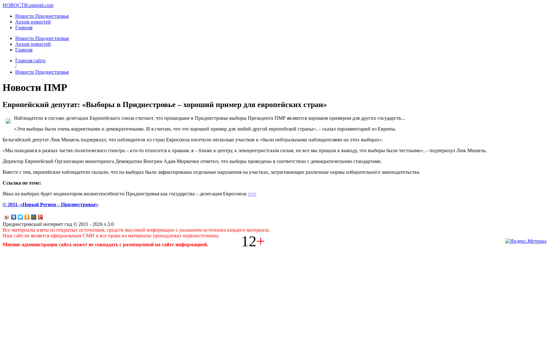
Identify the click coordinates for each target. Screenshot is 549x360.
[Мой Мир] (33, 217)
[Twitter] (20, 217)
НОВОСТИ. (16, 5)
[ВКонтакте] (13, 217)
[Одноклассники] (27, 217)
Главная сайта (30, 60)
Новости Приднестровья (42, 16)
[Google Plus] (40, 217)
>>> (252, 193)
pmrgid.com (41, 5)
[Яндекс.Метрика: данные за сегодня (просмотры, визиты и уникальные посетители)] (525, 241)
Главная (23, 27)
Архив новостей (33, 21)
